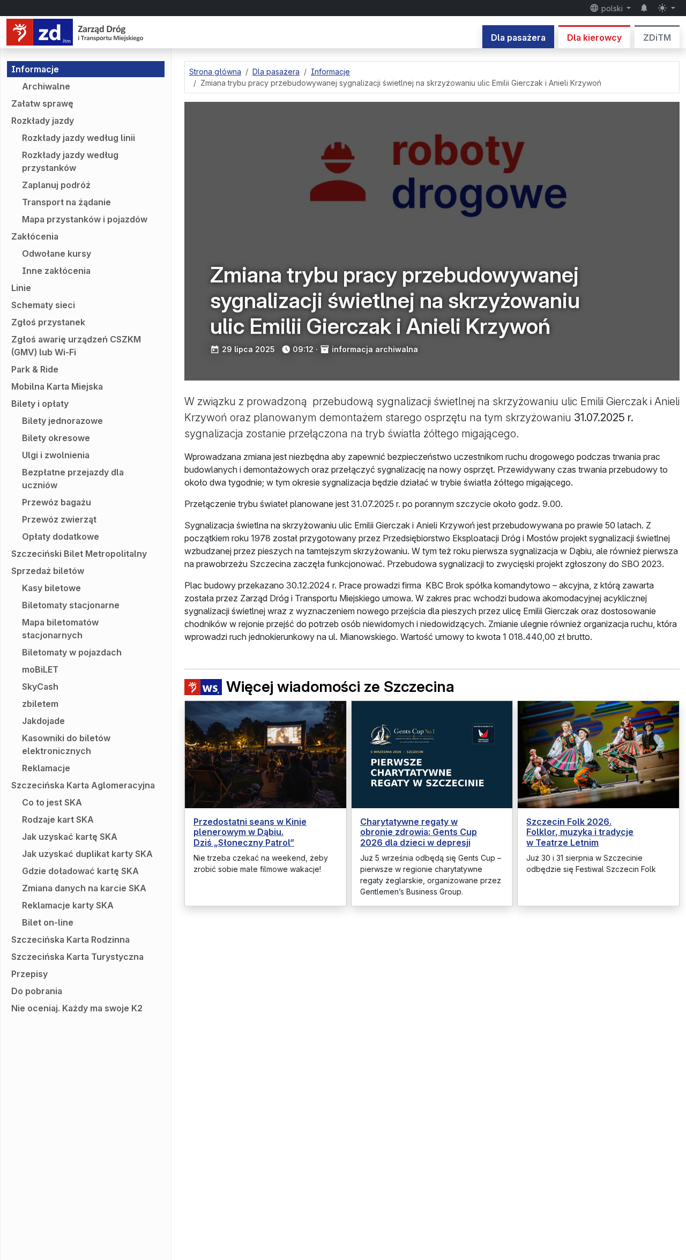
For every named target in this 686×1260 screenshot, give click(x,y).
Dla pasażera (518, 37)
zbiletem (40, 703)
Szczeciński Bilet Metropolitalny (79, 553)
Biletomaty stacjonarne (71, 605)
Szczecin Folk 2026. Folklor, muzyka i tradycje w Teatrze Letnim (579, 831)
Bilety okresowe (56, 438)
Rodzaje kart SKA (58, 819)
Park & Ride (34, 369)
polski (612, 8)
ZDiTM (657, 37)
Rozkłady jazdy (42, 120)
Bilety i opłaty (40, 403)
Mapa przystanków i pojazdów (84, 219)
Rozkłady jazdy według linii (78, 137)
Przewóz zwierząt (59, 519)
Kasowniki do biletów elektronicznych (66, 744)
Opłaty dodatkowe (60, 536)
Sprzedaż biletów (47, 570)
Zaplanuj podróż (56, 185)
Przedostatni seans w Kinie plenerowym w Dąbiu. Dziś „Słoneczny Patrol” (250, 831)
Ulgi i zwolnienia (56, 455)
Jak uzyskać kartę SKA (69, 836)
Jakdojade (43, 720)
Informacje (35, 69)
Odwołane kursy (56, 253)
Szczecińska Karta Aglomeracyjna (83, 785)
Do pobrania (36, 991)
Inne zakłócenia (56, 270)
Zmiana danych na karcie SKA (84, 888)
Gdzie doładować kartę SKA (80, 871)
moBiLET (40, 669)
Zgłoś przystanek (48, 322)
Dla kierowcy (594, 37)
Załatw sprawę (42, 103)
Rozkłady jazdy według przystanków (70, 161)
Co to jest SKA (52, 802)
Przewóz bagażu (56, 502)
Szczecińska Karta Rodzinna (70, 939)
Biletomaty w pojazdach (72, 652)
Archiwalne (46, 86)
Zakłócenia (34, 236)
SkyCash (40, 686)
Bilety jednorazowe (62, 420)
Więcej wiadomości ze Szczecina (340, 687)
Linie (21, 287)
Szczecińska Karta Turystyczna (77, 956)
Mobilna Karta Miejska (57, 386)
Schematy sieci (43, 305)
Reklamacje (46, 768)
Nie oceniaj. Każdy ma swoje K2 (77, 1008)
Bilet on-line (47, 922)
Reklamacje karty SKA (68, 905)
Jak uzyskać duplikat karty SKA (87, 853)
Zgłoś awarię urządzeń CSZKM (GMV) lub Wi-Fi (76, 345)
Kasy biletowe (51, 588)
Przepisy (29, 973)
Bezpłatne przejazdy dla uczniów (73, 478)
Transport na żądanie (66, 202)
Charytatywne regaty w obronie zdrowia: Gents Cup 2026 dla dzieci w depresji (418, 831)
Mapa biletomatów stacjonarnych (60, 628)
